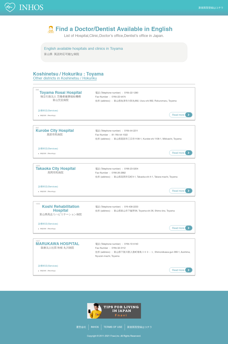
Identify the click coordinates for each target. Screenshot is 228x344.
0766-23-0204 (131, 169)
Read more (178, 115)
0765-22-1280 (131, 93)
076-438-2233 (131, 207)
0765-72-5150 (131, 244)
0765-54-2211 (131, 131)
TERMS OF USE (113, 327)
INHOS (95, 327)
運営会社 (81, 327)
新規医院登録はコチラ (211, 8)
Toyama (116, 49)
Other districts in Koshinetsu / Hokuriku (65, 78)
